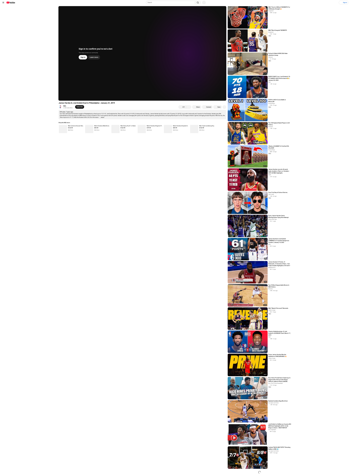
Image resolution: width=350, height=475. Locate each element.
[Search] (198, 2)
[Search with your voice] (204, 2)
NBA (64, 106)
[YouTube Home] (10, 2)
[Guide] (3, 2)
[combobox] (171, 2)
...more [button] (102, 117)
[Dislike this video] (188, 107)
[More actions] (224, 107)
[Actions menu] (224, 122)
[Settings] (336, 2)
